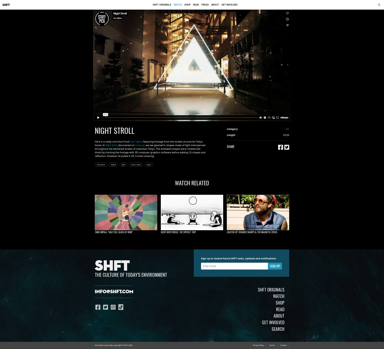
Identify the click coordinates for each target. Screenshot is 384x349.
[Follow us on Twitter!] (106, 307)
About (215, 4)
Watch (178, 4)
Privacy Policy (258, 345)
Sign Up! (275, 266)
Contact (283, 345)
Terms (272, 345)
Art (287, 129)
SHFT (6, 4)
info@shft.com (114, 291)
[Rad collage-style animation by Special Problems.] (126, 212)
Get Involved (229, 4)
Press (205, 4)
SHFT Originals (162, 4)
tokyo (149, 164)
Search (278, 329)
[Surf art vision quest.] (192, 212)
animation (101, 164)
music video (136, 164)
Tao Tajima (136, 141)
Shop (187, 4)
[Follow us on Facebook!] (98, 307)
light (123, 164)
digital (113, 164)
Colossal (139, 145)
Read (196, 4)
